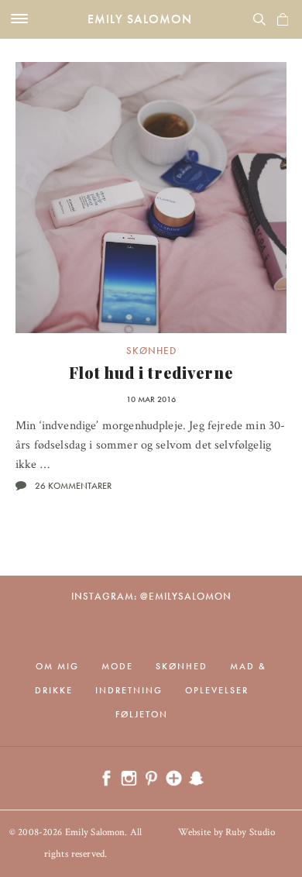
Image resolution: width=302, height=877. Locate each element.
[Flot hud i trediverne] (151, 197)
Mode (117, 666)
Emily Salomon (140, 19)
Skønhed (151, 350)
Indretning (129, 690)
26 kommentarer (73, 486)
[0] (282, 19)
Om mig (57, 666)
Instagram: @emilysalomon (151, 596)
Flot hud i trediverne (151, 372)
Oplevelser (217, 690)
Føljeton (141, 714)
